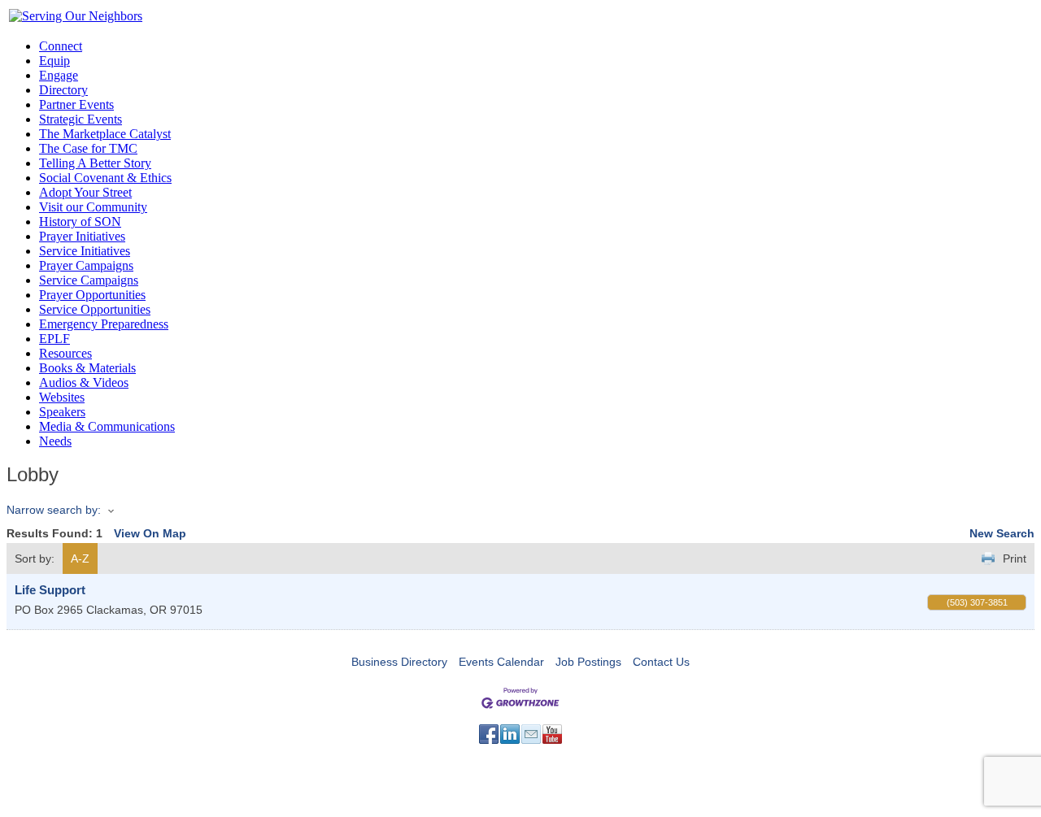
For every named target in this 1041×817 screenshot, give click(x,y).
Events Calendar (501, 661)
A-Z (80, 558)
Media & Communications (107, 426)
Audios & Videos (83, 382)
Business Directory (399, 661)
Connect (60, 46)
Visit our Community (93, 207)
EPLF (54, 338)
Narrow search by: (54, 509)
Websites (62, 397)
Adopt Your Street (85, 192)
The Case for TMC (88, 148)
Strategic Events (80, 119)
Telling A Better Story (95, 163)
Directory (63, 90)
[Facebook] (489, 734)
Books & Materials (87, 368)
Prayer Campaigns (86, 265)
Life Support (50, 590)
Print (1014, 558)
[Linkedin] (510, 734)
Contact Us (661, 661)
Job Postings (588, 661)
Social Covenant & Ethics (105, 178)
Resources (65, 353)
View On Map (150, 533)
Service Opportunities (94, 309)
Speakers (62, 412)
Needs (55, 441)
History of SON (80, 221)
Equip (54, 60)
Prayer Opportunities (92, 295)
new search (1001, 533)
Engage (58, 75)
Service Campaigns (88, 280)
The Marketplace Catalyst (105, 134)
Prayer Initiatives (82, 236)
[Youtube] (552, 734)
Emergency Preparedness (103, 324)
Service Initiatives (84, 251)
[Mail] (531, 734)
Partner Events (76, 104)
